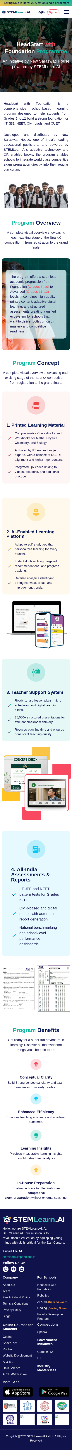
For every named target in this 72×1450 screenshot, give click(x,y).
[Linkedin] (21, 1269)
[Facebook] (13, 1269)
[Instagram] (5, 1269)
